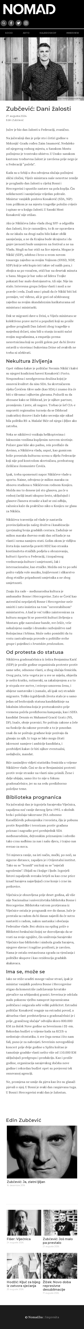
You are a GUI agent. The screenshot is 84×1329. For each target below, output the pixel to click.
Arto (26, 33)
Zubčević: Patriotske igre (27, 1182)
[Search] (4, 23)
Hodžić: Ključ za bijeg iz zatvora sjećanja (23, 1284)
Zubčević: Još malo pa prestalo (58, 1241)
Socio (9, 33)
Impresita (52, 1317)
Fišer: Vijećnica (19, 1239)
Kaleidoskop (48, 33)
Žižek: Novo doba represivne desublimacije (57, 1285)
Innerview (72, 33)
